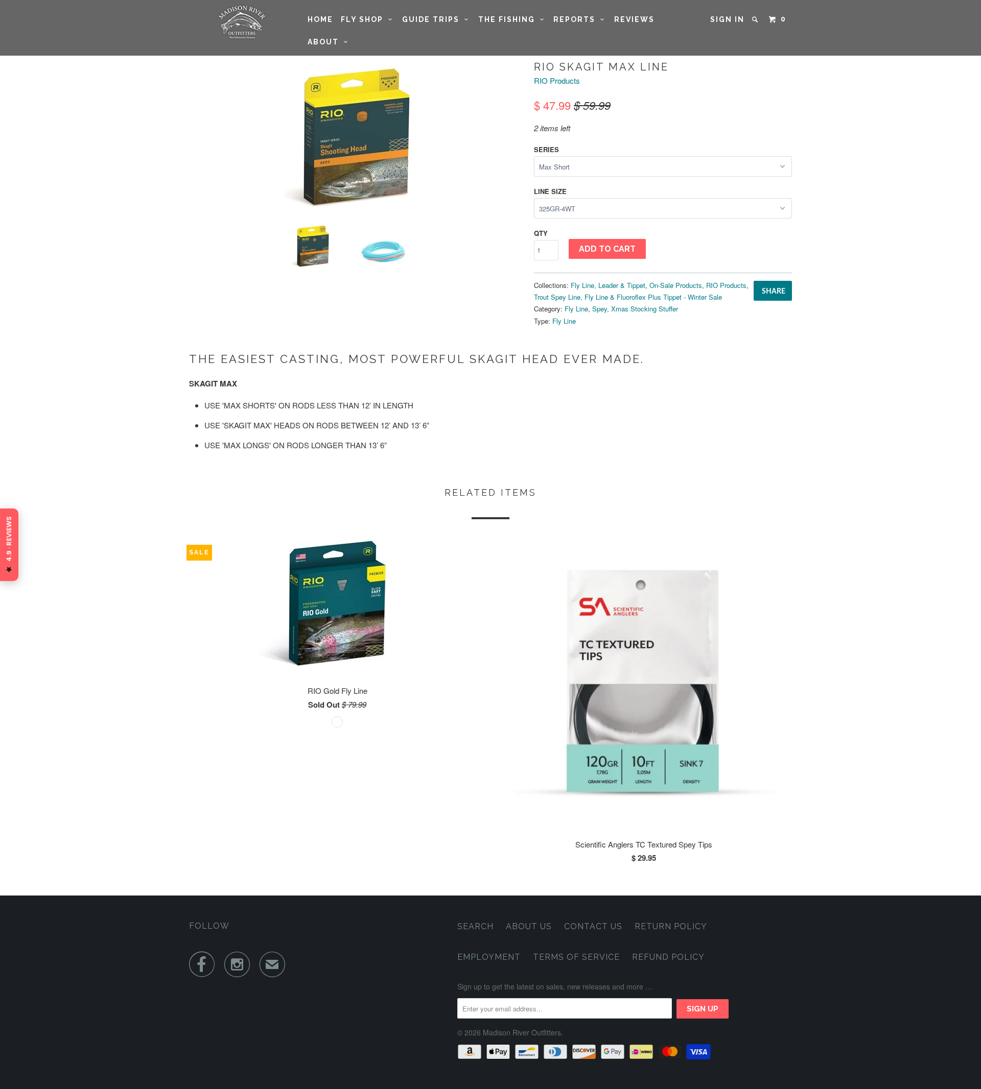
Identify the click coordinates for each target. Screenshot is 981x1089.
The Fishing (509, 19)
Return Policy (671, 926)
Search (475, 926)
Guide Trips (433, 19)
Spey (599, 308)
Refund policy (668, 957)
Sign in (727, 19)
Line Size (550, 191)
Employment (489, 957)
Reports (576, 19)
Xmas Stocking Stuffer (644, 308)
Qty (541, 233)
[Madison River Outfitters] (241, 22)
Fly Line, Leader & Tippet (608, 285)
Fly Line (576, 308)
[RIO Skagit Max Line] (356, 137)
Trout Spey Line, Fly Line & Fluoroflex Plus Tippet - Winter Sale (628, 297)
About (326, 42)
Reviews (634, 19)
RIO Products (557, 80)
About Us (529, 926)
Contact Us (593, 926)
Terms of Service (576, 957)
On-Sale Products (675, 285)
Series (546, 149)
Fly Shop (364, 19)
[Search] (756, 19)
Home (320, 19)
